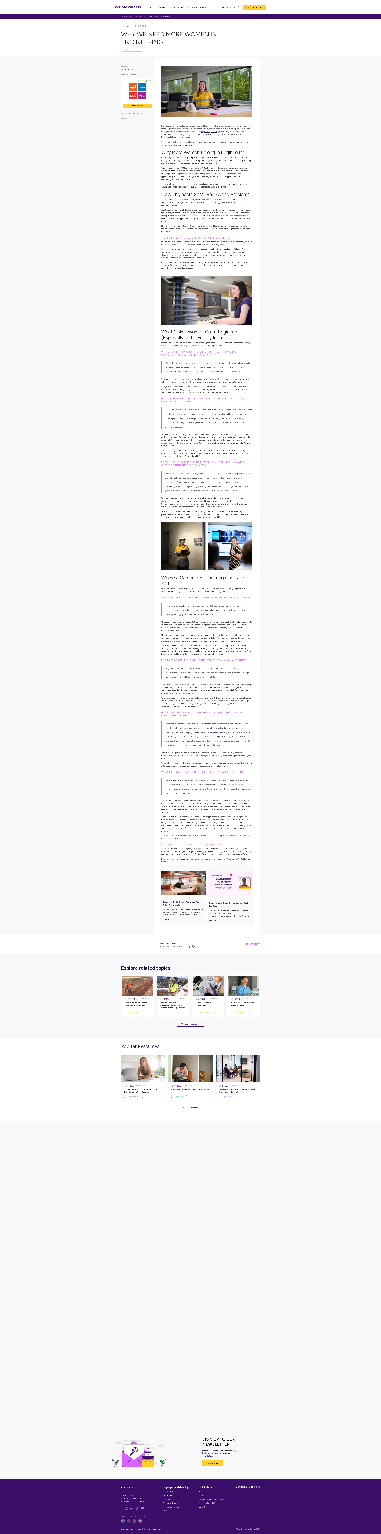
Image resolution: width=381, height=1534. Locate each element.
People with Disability (171, 1503)
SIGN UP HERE (212, 1463)
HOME (123, 17)
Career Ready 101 (133, 1096)
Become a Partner (254, 7)
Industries (178, 7)
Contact (202, 1507)
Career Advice (191, 7)
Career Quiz (213, 7)
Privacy (138, 1529)
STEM (165, 1511)
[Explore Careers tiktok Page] (138, 1509)
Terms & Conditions (128, 1529)
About (151, 7)
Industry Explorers (132, 50)
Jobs (169, 7)
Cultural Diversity (169, 1492)
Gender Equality (169, 1495)
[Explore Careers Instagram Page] (127, 1509)
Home (201, 1492)
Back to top (252, 944)
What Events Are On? (207, 1503)
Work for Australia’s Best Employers (212, 1499)
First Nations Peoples (171, 1507)
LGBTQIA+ (167, 1499)
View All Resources (190, 1024)
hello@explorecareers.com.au (132, 1492)
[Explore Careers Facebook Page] (123, 1509)
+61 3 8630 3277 (127, 1495)
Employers (161, 7)
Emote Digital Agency (156, 1529)
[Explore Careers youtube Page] (143, 1509)
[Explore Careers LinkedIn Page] (132, 1509)
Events (203, 7)
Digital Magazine (228, 7)
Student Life (179, 1096)
